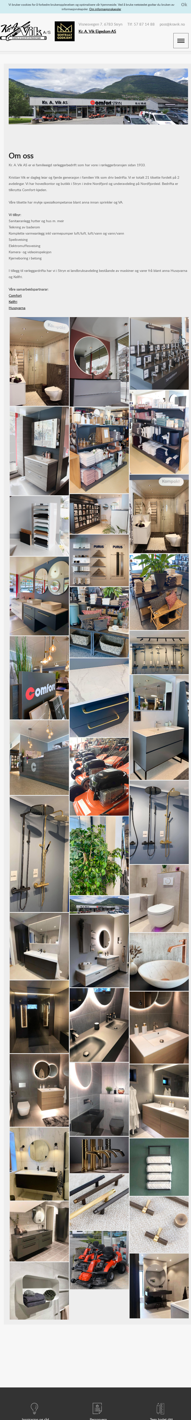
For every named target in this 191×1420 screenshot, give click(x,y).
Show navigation (181, 40)
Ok (184, 4)
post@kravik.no (172, 24)
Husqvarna (17, 307)
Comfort (15, 295)
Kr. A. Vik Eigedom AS (97, 31)
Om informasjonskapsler (105, 9)
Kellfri (13, 301)
